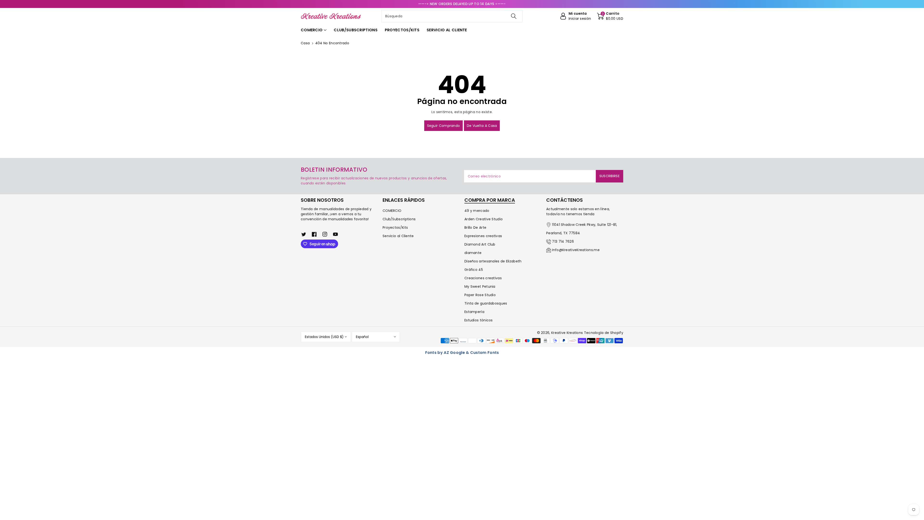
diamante (472, 252)
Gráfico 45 (473, 269)
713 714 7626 (563, 241)
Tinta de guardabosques (485, 303)
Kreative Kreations (567, 332)
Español (362, 336)
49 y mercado (476, 210)
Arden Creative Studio (483, 219)
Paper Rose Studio (480, 294)
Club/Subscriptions (399, 219)
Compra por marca (489, 200)
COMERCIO (392, 210)
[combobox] (452, 16)
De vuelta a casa (482, 125)
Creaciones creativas (483, 278)
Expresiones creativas (483, 236)
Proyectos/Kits (395, 227)
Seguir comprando (443, 125)
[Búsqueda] (513, 16)
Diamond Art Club (479, 244)
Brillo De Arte (475, 227)
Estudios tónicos (478, 320)
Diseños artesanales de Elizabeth (493, 261)
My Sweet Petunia (479, 286)
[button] (610, 16)
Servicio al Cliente (398, 236)
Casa (305, 43)
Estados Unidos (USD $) (324, 336)
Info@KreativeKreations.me (576, 249)
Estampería (474, 311)
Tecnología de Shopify (603, 332)
